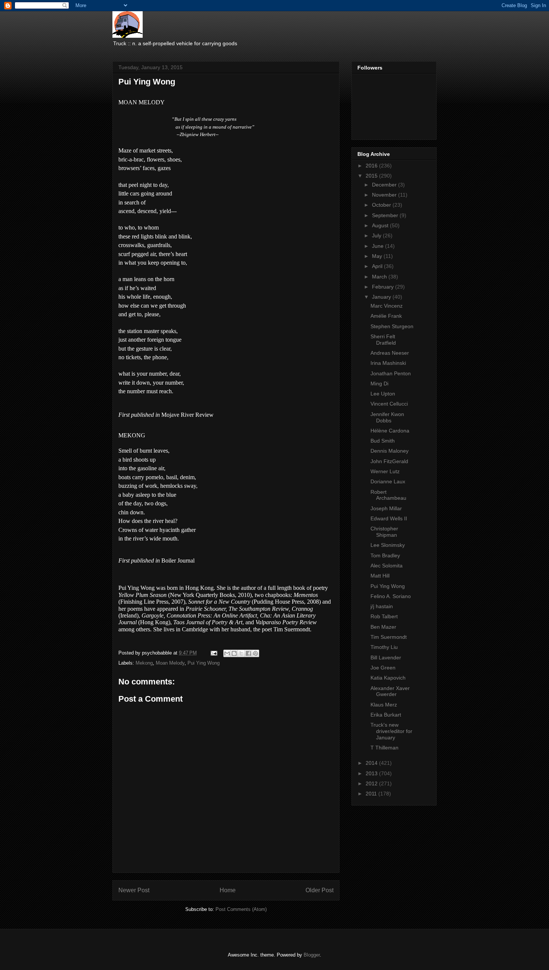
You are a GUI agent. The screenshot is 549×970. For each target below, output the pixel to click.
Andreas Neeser (389, 353)
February (383, 287)
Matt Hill (380, 576)
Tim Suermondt (388, 637)
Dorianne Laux (387, 481)
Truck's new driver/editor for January (391, 731)
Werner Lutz (385, 471)
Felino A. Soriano (390, 596)
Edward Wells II (388, 518)
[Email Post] (213, 653)
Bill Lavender (385, 657)
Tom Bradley (385, 555)
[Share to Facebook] (248, 653)
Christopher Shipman (384, 532)
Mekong (144, 663)
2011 (372, 794)
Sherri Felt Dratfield (383, 339)
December (385, 185)
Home (228, 890)
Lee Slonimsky (387, 545)
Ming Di (379, 384)
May (378, 256)
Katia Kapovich (388, 678)
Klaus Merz (383, 705)
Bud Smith (382, 441)
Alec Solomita (386, 566)
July (377, 235)
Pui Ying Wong (203, 663)
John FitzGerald (389, 461)
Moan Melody (170, 663)
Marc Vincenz (386, 306)
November (385, 195)
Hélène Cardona (389, 431)
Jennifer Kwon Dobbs (387, 417)
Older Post (319, 890)
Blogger (312, 955)
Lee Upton (382, 394)
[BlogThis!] (234, 653)
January (382, 297)
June (378, 246)
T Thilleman (384, 748)
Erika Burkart (385, 715)
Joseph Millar (386, 508)
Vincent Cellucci (389, 404)
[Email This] (227, 653)
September (386, 215)
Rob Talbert (384, 616)
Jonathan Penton (390, 373)
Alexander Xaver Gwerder (390, 691)
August (381, 225)
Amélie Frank (386, 316)
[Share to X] (241, 653)
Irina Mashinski (388, 363)
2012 (372, 783)
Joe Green (383, 668)
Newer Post (133, 890)
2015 (372, 176)
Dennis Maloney (389, 451)
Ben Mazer (383, 627)
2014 (372, 763)
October (382, 205)
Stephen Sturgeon (391, 326)
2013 (372, 773)
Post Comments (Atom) (241, 909)
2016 (372, 166)
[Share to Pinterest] (255, 653)
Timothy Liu (384, 647)
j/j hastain (381, 606)
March (380, 277)
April (378, 266)
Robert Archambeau (388, 495)
